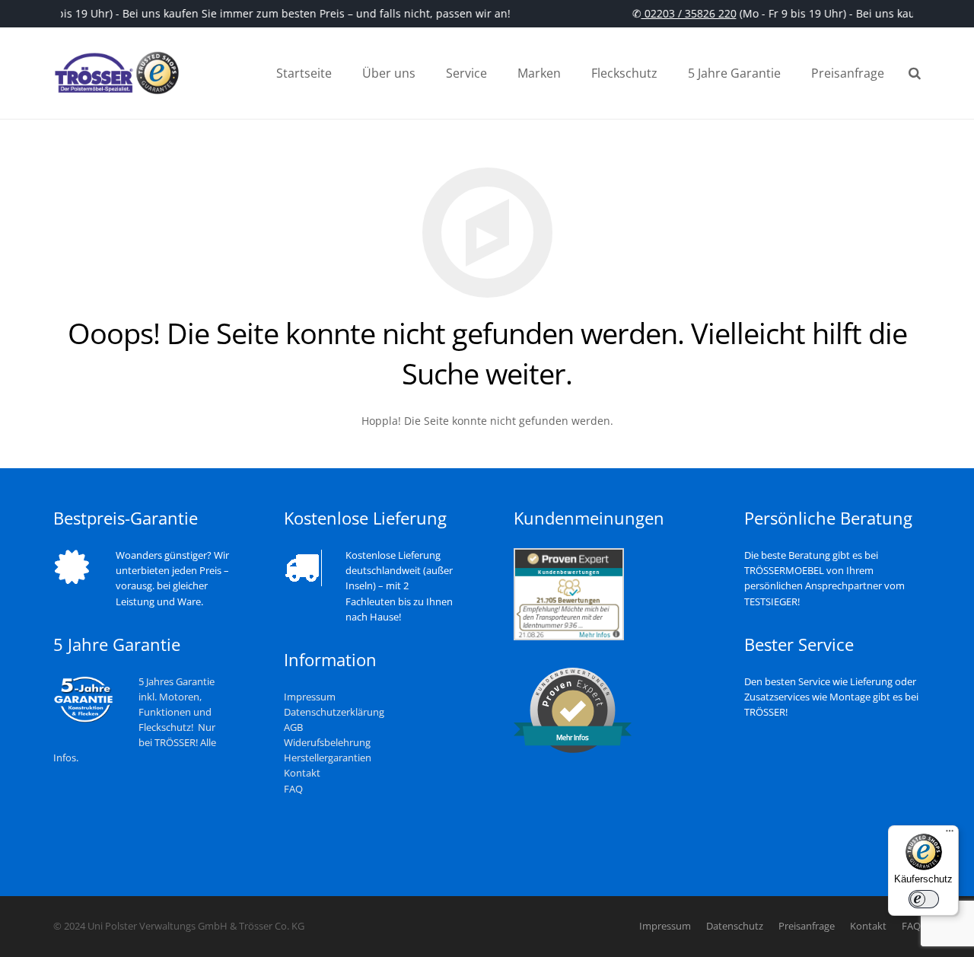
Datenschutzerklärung (334, 712)
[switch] (924, 899)
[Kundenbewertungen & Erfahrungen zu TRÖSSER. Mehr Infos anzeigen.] (569, 636)
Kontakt (302, 773)
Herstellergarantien (327, 757)
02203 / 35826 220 (685, 13)
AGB (293, 727)
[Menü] (950, 834)
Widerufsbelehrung (327, 742)
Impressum (310, 697)
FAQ (293, 789)
